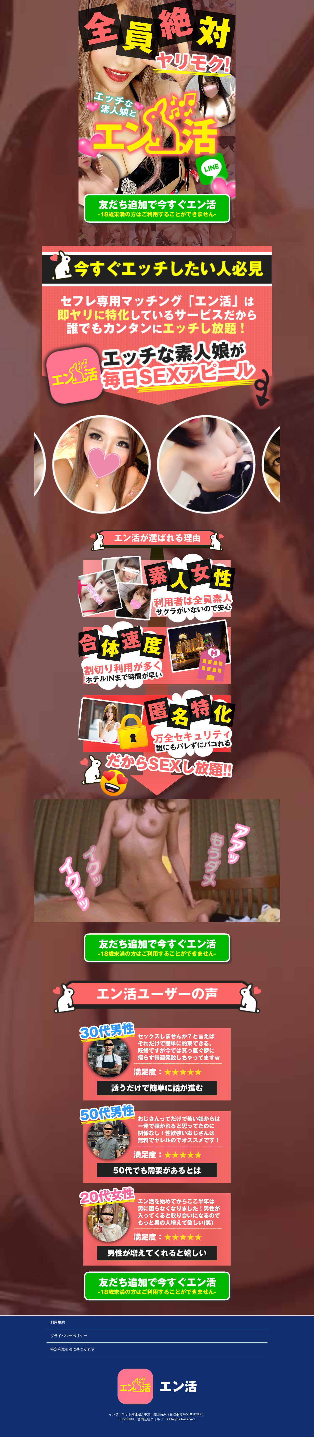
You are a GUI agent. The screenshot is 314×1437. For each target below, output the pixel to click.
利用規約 (57, 1322)
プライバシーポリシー (68, 1336)
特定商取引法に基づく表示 (72, 1349)
